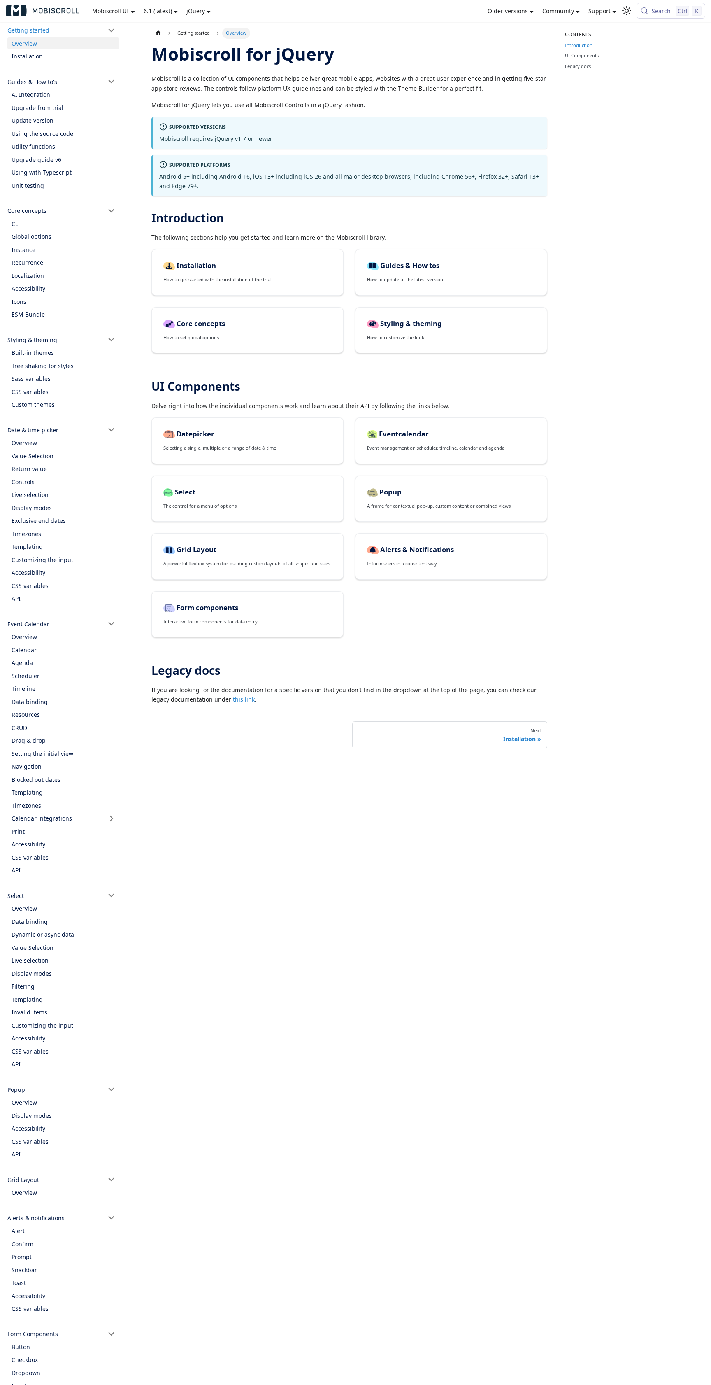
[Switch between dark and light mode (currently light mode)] (626, 10)
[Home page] (158, 33)
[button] (61, 30)
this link (244, 699)
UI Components (582, 55)
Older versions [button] (508, 11)
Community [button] (558, 11)
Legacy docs (578, 66)
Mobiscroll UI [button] (110, 11)
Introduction (578, 45)
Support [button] (599, 11)
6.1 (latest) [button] (158, 11)
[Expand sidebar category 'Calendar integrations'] (112, 818)
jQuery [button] (195, 11)
